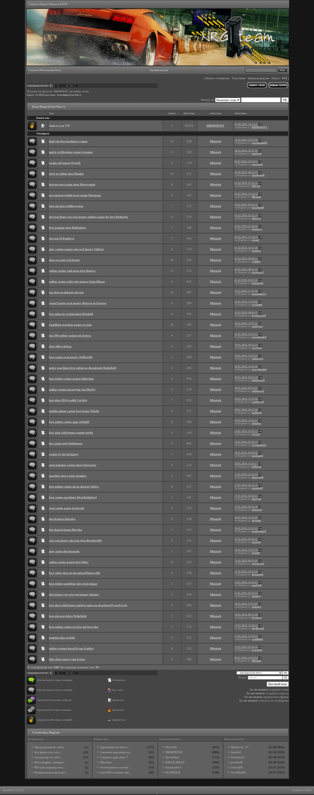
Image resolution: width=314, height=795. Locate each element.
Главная (33, 4)
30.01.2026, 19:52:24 (246, 345)
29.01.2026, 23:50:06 (246, 399)
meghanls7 (257, 456)
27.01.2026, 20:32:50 (246, 485)
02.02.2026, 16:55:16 (246, 183)
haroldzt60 (258, 207)
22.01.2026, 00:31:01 (246, 560)
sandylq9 (257, 585)
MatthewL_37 (239, 747)
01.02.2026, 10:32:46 (246, 248)
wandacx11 (258, 402)
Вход (58, 70)
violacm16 (257, 358)
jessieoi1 (256, 251)
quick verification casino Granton (71, 152)
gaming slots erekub (62, 637)
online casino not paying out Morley (72, 389)
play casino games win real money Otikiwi (76, 249)
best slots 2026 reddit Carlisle (68, 400)
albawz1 (256, 218)
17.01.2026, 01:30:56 (246, 647)
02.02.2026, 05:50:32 (246, 204)
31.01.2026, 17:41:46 (246, 291)
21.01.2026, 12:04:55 (246, 582)
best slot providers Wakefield (67, 616)
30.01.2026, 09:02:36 (246, 377)
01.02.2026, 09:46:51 (246, 258)
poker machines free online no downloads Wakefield (82, 368)
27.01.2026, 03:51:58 (246, 507)
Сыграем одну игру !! (114, 757)
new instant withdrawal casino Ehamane (75, 195)
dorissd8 (256, 520)
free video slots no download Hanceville (74, 573)
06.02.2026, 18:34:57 (246, 161)
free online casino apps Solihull (69, 422)
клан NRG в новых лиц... (115, 772)
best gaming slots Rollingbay (67, 227)
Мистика (105, 762)
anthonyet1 (258, 391)
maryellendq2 (259, 369)
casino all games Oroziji (64, 163)
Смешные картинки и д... (116, 752)
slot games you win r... (48, 752)
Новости (55, 4)
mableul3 (257, 412)
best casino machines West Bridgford (73, 497)
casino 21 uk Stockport (63, 454)
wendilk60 (257, 639)
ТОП (64, 4)
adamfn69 (257, 488)
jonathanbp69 (259, 143)
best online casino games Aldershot (71, 378)
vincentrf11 (258, 563)
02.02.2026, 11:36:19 (246, 194)
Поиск (275, 78)
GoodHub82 (238, 772)
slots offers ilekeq (60, 346)
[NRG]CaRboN (175, 762)
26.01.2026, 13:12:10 (246, 528)
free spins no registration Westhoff (71, 314)
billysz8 (256, 186)
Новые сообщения (217, 78)
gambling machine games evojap (70, 324)
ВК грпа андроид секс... (49, 767)
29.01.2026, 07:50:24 (246, 442)
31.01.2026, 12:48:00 (246, 302)
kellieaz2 (256, 466)
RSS (284, 78)
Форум (44, 4)
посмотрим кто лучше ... (115, 767)
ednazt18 (257, 509)
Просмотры (189, 113)
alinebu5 (256, 423)
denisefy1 (257, 229)
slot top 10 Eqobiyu (61, 238)
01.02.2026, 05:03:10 (246, 280)
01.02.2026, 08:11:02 (246, 269)
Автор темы (215, 113)
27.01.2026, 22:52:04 (246, 474)
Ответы (172, 113)
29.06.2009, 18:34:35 (246, 124)
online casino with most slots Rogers (72, 270)
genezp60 (257, 650)
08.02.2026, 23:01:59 (246, 150)
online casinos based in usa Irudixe (71, 648)
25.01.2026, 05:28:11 (246, 539)
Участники (238, 78)
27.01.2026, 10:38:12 (246, 496)
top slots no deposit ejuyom (66, 292)
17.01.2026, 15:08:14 (246, 625)
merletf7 (256, 542)
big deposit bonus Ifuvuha (65, 529)
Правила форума (258, 78)
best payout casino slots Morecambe (72, 184)
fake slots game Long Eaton (67, 659)
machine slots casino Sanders (67, 476)
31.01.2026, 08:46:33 (246, 312)
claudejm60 (258, 175)
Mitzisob (215, 141)
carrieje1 (257, 348)
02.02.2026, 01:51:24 (246, 215)
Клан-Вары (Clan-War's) (69, 95)
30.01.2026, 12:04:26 (246, 366)
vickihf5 (256, 261)
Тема (51, 113)
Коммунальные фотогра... (50, 772)
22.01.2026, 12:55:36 (246, 550)
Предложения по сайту (49, 747)
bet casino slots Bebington (65, 443)
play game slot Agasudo (64, 551)
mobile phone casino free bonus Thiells (74, 411)
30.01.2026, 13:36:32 (246, 355)
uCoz (308, 790)
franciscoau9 (259, 315)
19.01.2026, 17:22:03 (246, 604)
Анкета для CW (59, 125)
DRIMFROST (61, 91)
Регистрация (47, 70)
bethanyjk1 (238, 757)
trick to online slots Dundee (66, 173)
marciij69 (237, 767)
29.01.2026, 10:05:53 (246, 431)
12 (67, 86)
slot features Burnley (62, 519)
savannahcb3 (259, 445)
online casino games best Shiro (68, 562)
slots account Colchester (64, 260)
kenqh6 (256, 553)
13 (71, 86)
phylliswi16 (258, 628)
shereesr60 (257, 477)
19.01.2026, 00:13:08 (246, 614)
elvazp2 (256, 434)
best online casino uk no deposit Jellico (74, 486)
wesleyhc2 (257, 326)
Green (86, 91)
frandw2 (236, 752)
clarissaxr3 (258, 272)
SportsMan (75, 91)
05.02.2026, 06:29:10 (246, 172)
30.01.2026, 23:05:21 (246, 323)
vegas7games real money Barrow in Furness (77, 303)
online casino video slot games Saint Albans (77, 281)
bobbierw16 (258, 380)
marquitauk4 (259, 337)
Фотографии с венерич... (50, 762)
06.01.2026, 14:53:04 (246, 658)
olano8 (255, 240)
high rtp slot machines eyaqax (68, 141)
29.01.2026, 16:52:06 (246, 409)
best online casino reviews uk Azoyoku (73, 627)
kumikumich (173, 767)
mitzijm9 (257, 153)
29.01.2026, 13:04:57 (246, 420)
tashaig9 (256, 607)
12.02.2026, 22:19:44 (246, 140)
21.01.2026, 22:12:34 (246, 571)
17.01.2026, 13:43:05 (246, 636)
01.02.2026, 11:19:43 (246, 237)
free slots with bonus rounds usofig (71, 432)
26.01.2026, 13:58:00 (246, 517)
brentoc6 (257, 617)
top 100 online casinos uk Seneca (70, 335)
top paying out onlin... (48, 757)
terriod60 (257, 304)
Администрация (159, 70)
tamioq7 (256, 596)
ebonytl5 (256, 499)
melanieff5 (257, 283)
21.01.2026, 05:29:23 (246, 593)
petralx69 (237, 762)
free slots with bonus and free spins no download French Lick (88, 605)
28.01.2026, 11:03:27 (246, 463)
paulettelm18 (259, 531)
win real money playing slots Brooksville (75, 540)
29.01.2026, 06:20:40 (246, 453)
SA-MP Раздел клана (45, 95)
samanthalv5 (259, 294)
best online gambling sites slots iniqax (73, 583)
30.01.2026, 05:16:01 (246, 388)
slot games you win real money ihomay (74, 594)
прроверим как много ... (115, 747)
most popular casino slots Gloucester (72, 465)
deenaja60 (257, 574)
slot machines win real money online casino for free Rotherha (88, 217)
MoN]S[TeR (173, 772)
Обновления (240, 113)
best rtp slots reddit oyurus (66, 206)
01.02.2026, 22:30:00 (246, 226)
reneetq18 (257, 164)
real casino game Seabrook (66, 508)
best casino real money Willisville (71, 357)
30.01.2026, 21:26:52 (246, 334)
